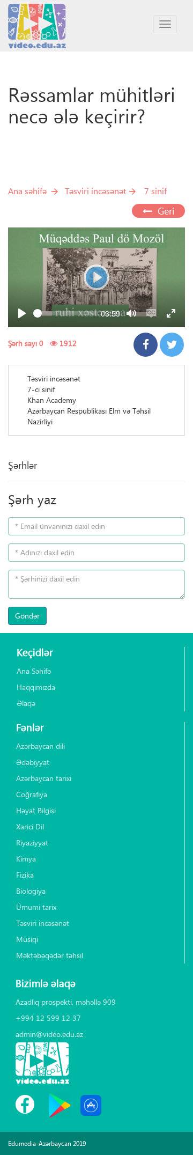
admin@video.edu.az (49, 1034)
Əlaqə (26, 703)
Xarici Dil (30, 826)
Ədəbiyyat (32, 762)
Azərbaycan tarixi (43, 778)
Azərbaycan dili (40, 746)
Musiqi (27, 939)
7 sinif (155, 190)
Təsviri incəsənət (95, 190)
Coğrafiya (31, 794)
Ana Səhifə (34, 671)
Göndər (27, 615)
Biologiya (31, 891)
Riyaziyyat (32, 842)
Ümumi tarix (36, 907)
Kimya (26, 859)
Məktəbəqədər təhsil (49, 955)
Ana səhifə (27, 190)
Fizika (25, 875)
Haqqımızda (36, 687)
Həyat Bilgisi (36, 810)
